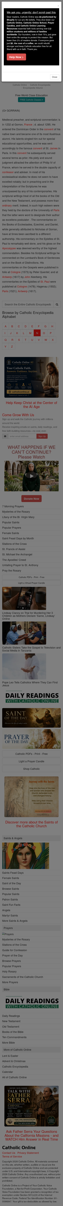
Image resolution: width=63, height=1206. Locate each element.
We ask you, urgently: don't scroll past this (31, 12)
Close (54, 76)
